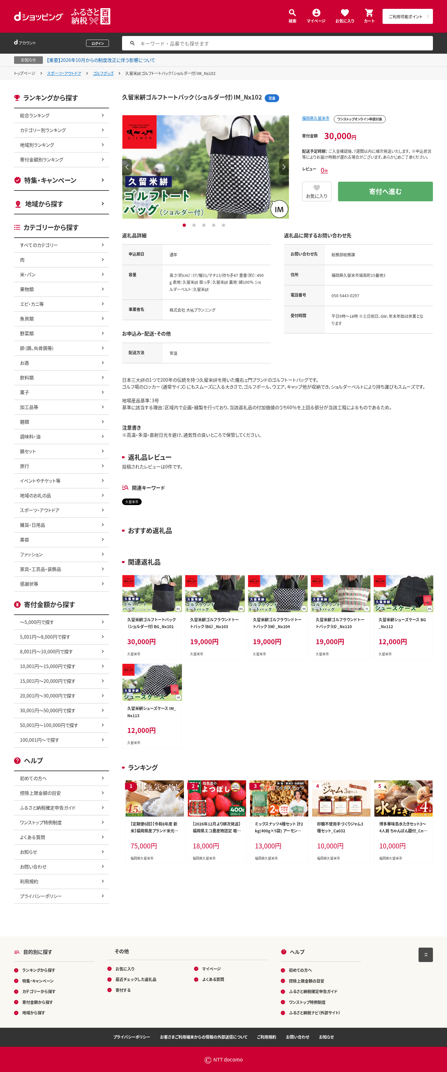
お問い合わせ (33, 866)
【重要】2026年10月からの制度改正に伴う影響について (101, 60)
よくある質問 (32, 837)
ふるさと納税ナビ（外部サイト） (315, 1012)
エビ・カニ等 (32, 303)
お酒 (24, 362)
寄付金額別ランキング (41, 159)
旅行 (24, 466)
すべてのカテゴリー (39, 245)
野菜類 (27, 333)
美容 (24, 539)
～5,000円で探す (37, 622)
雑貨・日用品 (32, 524)
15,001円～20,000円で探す (48, 681)
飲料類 (27, 377)
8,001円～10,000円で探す (46, 651)
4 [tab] (214, 225)
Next (284, 167)
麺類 (24, 421)
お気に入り (344, 20)
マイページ (316, 20)
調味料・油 (30, 436)
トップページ (24, 73)
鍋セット (28, 451)
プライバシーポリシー (41, 896)
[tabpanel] (205, 167)
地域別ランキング (37, 144)
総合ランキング (34, 115)
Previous (127, 167)
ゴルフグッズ (103, 73)
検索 (292, 20)
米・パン (27, 274)
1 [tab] (185, 225)
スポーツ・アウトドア (64, 73)
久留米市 (131, 501)
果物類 (27, 289)
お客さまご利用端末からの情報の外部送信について (203, 1037)
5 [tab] (224, 225)
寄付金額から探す (37, 1002)
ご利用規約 (266, 1037)
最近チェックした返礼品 (136, 979)
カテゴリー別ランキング (43, 130)
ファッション (31, 554)
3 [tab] (205, 225)
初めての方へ (33, 778)
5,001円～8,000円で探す (45, 636)
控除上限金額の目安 (40, 793)
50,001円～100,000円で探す (49, 725)
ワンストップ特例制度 (41, 822)
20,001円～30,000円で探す (48, 695)
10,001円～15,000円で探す (48, 666)
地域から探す (44, 204)
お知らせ (28, 851)
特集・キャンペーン (50, 180)
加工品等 (29, 407)
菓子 (24, 392)
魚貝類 (27, 318)
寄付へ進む (385, 191)
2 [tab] (195, 225)
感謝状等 (29, 583)
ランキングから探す (38, 970)
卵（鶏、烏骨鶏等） (37, 348)
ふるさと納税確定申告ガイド (48, 807)
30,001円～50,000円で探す (48, 710)
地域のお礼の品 (35, 495)
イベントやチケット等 (40, 480)
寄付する (123, 990)
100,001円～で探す (39, 739)
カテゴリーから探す (39, 991)
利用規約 (29, 881)
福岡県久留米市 (316, 118)
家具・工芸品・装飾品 (40, 569)
